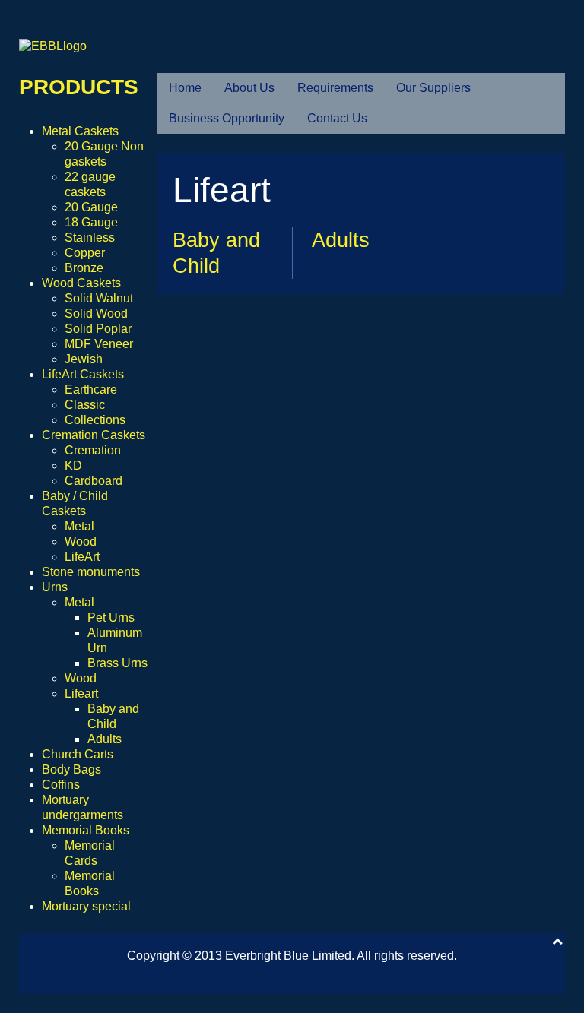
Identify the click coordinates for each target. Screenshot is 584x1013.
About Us (249, 87)
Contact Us (337, 118)
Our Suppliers (433, 87)
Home (185, 87)
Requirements (335, 87)
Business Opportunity (226, 118)
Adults (341, 240)
